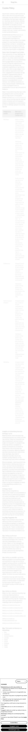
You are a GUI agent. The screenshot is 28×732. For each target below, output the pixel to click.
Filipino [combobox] (18, 681)
